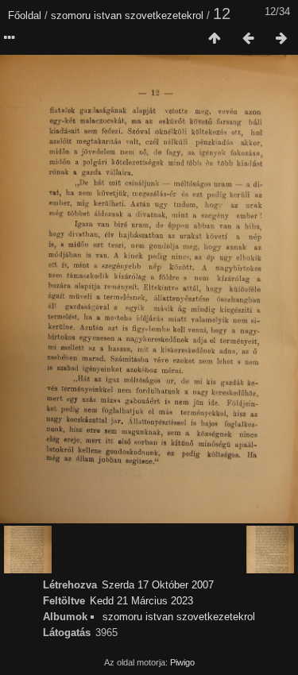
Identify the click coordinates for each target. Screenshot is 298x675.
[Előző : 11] (248, 39)
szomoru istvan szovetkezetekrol (127, 15)
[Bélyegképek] (214, 39)
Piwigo (182, 662)
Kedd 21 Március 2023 (141, 601)
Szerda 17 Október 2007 (158, 585)
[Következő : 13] (281, 39)
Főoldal (24, 15)
